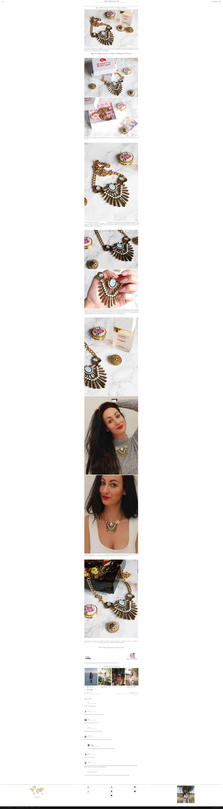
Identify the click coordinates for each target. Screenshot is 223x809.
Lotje (89, 719)
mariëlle (89, 735)
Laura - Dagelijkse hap (92, 771)
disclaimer (119, 662)
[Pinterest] (213, 2)
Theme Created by (217, 807)
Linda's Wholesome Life (111, 1)
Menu (3, 1)
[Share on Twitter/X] (89, 689)
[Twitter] (210, 2)
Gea (88, 702)
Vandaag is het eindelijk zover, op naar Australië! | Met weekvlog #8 (127, 693)
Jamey (89, 710)
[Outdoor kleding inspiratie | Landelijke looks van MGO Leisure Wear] (131, 677)
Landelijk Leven (111, 6)
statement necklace (102, 222)
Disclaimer (32, 807)
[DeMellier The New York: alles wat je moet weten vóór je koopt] (118, 677)
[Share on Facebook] (88, 689)
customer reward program (92, 642)
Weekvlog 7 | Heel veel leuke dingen (92, 693)
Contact (38, 807)
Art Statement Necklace (100, 554)
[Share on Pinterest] (91, 689)
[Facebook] (216, 2)
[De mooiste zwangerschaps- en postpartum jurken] (104, 677)
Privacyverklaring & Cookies (22, 807)
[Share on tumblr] (92, 689)
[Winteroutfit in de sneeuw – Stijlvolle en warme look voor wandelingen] (91, 677)
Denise (89, 753)
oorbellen (86, 223)
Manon (89, 727)
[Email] (219, 2)
